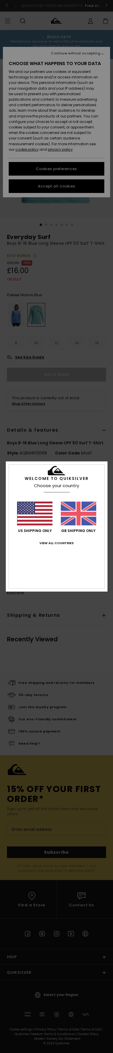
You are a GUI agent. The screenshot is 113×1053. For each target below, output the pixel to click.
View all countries (56, 543)
